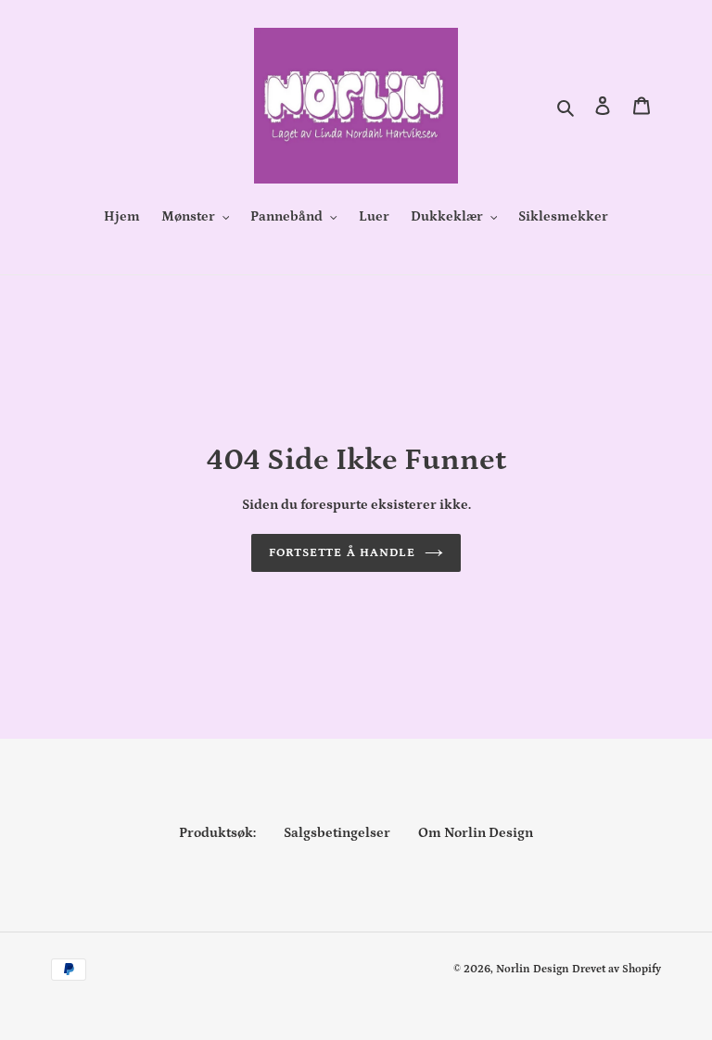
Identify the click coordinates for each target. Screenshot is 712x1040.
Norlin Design (532, 969)
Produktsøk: (217, 833)
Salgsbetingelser (337, 833)
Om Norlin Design (475, 833)
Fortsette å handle (342, 553)
